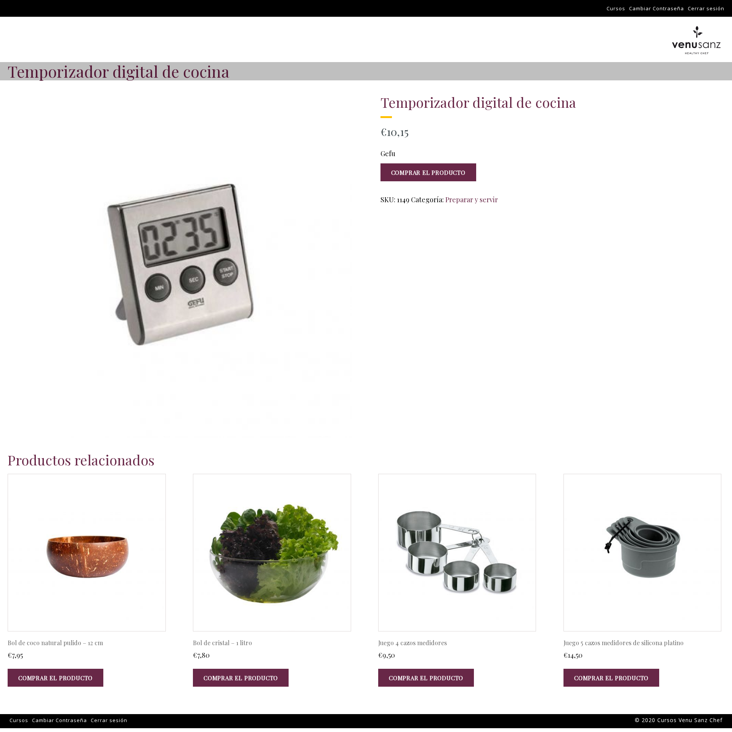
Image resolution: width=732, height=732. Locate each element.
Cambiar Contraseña (656, 8)
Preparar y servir (471, 199)
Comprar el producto (428, 172)
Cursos (616, 8)
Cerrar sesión (706, 8)
